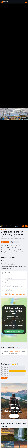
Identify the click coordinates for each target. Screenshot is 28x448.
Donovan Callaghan (6, 225)
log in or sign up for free (12, 237)
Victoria (6, 294)
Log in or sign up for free (13, 331)
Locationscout (8, 2)
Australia (4, 229)
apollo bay (11, 294)
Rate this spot (4, 377)
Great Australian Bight (20, 294)
